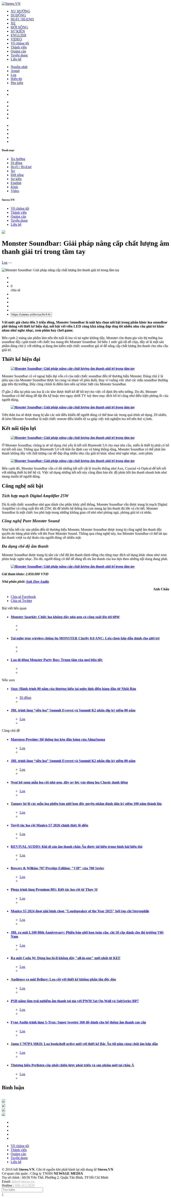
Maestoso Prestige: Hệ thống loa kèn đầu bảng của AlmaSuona (58, 739)
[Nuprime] (3, 1110)
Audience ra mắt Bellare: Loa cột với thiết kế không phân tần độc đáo (63, 979)
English (16, 183)
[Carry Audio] (3, 1106)
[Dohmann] (3, 1101)
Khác (14, 187)
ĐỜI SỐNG (19, 27)
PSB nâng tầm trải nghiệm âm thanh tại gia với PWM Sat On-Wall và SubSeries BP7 (75, 1001)
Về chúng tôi (20, 43)
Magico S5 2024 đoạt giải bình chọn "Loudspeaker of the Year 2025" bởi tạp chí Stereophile (80, 911)
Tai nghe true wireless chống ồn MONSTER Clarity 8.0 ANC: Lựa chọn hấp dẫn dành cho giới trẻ (85, 638)
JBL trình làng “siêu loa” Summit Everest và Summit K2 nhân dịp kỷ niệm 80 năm (73, 710)
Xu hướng (18, 159)
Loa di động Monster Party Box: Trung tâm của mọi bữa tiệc (57, 660)
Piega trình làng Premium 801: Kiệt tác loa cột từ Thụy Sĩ (54, 889)
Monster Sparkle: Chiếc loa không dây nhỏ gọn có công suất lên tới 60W (65, 617)
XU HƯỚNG (20, 11)
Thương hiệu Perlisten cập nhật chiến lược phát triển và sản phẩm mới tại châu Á (72, 1065)
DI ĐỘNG (18, 15)
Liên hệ (16, 59)
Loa (13, 75)
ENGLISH (18, 35)
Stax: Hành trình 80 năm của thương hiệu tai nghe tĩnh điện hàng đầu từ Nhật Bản (73, 689)
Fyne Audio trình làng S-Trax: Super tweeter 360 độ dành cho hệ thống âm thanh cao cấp (78, 1022)
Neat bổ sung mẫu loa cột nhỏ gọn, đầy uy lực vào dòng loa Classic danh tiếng (69, 782)
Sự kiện (16, 179)
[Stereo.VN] (11, 4)
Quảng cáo (18, 51)
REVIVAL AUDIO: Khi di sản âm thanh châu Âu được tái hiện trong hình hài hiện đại (76, 846)
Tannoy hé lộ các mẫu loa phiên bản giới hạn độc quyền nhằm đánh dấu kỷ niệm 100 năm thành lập (86, 804)
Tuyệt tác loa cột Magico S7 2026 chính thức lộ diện (49, 825)
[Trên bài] (3, 232)
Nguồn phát (19, 67)
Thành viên (19, 47)
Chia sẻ (23, 597)
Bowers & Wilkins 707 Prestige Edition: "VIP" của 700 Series (57, 868)
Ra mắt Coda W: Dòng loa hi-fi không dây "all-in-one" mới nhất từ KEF (65, 958)
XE (13, 23)
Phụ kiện (17, 83)
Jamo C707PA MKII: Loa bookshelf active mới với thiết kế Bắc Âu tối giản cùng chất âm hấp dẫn (84, 1044)
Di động (16, 163)
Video (15, 191)
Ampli (15, 71)
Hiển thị (16, 79)
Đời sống (17, 175)
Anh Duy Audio (37, 581)
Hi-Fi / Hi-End (21, 167)
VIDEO (16, 39)
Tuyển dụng (19, 55)
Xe (13, 171)
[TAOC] (3, 1115)
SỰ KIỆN (18, 31)
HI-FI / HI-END (22, 19)
